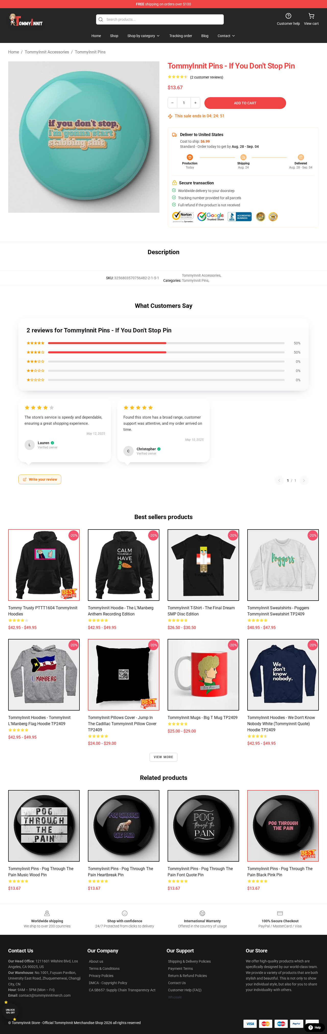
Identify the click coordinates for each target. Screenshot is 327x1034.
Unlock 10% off (10, 1011)
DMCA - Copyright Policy (108, 983)
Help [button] (318, 1027)
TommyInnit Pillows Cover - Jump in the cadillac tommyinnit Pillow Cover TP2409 (122, 723)
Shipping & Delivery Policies (189, 961)
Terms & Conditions (104, 968)
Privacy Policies (101, 976)
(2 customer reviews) (206, 77)
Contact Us (177, 983)
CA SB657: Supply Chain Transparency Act (122, 990)
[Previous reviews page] (279, 480)
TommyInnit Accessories (47, 52)
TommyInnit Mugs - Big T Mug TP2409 (203, 717)
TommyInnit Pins (90, 52)
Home (13, 52)
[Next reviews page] (304, 480)
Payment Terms (180, 968)
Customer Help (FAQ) (185, 990)
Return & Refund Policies (187, 976)
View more (163, 757)
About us (96, 961)
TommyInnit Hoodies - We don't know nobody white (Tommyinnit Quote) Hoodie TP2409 (281, 723)
